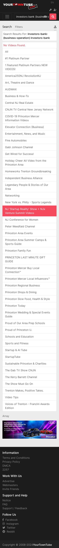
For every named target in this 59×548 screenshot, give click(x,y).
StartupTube (12, 356)
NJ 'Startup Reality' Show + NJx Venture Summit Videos (25, 211)
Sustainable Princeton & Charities (25, 363)
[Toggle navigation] (7, 16)
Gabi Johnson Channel (19, 147)
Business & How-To (17, 96)
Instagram (12, 523)
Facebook (11, 519)
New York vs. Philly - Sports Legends (28, 202)
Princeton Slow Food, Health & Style (27, 299)
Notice (6, 500)
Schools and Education (19, 336)
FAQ (4, 504)
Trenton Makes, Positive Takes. (24, 390)
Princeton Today (15, 305)
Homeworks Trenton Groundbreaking (28, 171)
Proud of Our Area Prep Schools (25, 323)
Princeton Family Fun (18, 250)
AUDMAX (11, 89)
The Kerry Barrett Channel (21, 377)
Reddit (10, 531)
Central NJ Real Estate (19, 102)
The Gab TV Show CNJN (20, 370)
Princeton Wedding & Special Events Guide (27, 314)
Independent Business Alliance (23, 178)
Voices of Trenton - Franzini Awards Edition (27, 406)
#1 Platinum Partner (17, 58)
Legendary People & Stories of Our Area (26, 186)
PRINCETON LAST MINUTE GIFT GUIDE (25, 259)
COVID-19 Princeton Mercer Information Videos (22, 118)
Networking (12, 195)
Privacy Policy (11, 461)
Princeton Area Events (19, 233)
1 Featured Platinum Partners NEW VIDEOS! (26, 67)
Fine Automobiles (16, 140)
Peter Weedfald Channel (20, 226)
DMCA (6, 465)
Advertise (8, 481)
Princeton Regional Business (22, 285)
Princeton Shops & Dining (21, 292)
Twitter (10, 527)
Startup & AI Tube (16, 350)
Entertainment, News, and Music (25, 133)
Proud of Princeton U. (18, 329)
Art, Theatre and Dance (19, 82)
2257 (5, 469)
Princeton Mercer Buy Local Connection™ (22, 270)
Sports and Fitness (16, 343)
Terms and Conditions (16, 457)
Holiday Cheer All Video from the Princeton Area (25, 162)
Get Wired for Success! (19, 154)
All (6, 51)
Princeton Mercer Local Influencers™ (27, 278)
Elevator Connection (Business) (24, 127)
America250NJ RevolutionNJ (23, 75)
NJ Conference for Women (21, 219)
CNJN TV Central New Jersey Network (29, 109)
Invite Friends (10, 489)
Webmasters (10, 485)
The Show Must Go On (19, 383)
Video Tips (11, 397)
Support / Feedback (14, 508)
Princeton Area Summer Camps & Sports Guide (25, 241)
